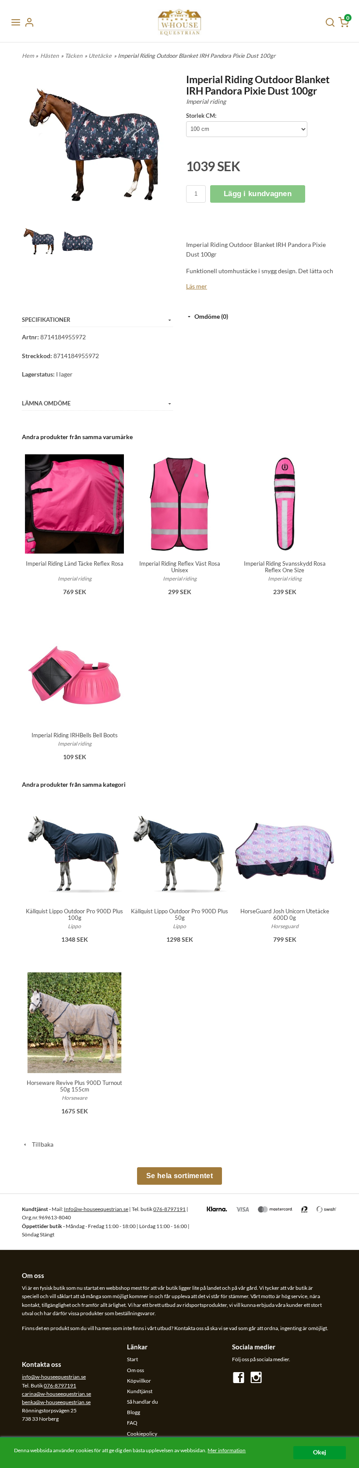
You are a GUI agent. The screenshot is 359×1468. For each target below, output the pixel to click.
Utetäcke (100, 55)
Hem (28, 55)
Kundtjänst (139, 1391)
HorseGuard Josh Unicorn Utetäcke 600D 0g (284, 914)
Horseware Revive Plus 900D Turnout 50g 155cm (74, 1086)
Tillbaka (40, 1144)
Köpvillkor (139, 1380)
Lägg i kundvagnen (258, 194)
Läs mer (196, 286)
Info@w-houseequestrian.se (96, 1209)
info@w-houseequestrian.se (54, 1376)
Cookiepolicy (142, 1433)
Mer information (227, 1450)
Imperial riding (206, 101)
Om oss (135, 1370)
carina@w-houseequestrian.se (56, 1394)
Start (132, 1359)
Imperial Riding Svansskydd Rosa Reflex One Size (285, 567)
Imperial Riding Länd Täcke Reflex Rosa (74, 563)
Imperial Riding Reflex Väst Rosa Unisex (179, 567)
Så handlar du (142, 1401)
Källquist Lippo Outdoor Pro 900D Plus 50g (179, 914)
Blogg (133, 1412)
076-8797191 (169, 1209)
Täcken (73, 55)
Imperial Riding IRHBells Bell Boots (75, 735)
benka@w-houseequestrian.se (56, 1402)
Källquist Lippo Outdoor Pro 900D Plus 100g (74, 914)
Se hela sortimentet (179, 1175)
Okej (319, 1452)
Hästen (49, 55)
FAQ (132, 1422)
